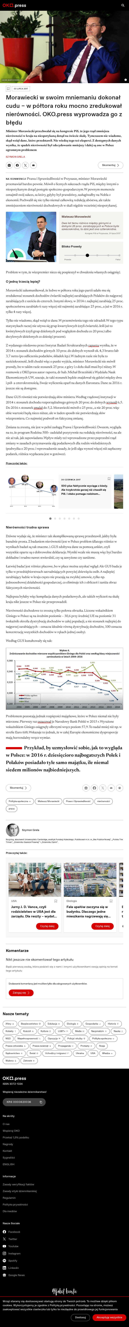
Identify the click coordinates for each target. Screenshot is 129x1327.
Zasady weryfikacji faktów (18, 1184)
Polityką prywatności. (63, 1305)
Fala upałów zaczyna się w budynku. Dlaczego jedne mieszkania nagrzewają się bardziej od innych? (87, 912)
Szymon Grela (30, 830)
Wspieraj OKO (11, 1131)
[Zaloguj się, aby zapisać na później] (55, 901)
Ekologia (72, 901)
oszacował (44, 721)
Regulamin (9, 1198)
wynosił (111, 402)
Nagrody (8, 1144)
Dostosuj (80, 1317)
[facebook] (94, 788)
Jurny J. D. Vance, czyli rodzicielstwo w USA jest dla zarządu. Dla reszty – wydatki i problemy (34, 912)
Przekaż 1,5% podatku (16, 1137)
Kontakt (7, 1151)
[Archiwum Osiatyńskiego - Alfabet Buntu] (64, 1291)
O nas (6, 1124)
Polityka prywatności (15, 1204)
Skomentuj (108, 165)
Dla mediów (10, 1211)
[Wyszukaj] (123, 5)
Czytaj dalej (47, 926)
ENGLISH (8, 1164)
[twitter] (102, 788)
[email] (111, 788)
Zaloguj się (19, 993)
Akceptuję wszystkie (109, 1317)
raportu (93, 345)
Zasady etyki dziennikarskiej (20, 1191)
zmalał (38, 408)
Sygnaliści (9, 1158)
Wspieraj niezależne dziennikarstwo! (25, 1092)
